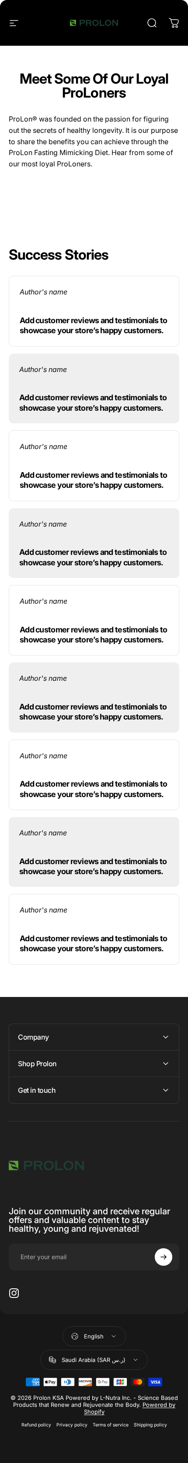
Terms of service (111, 1425)
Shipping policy (150, 1425)
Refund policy (36, 1425)
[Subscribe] (163, 1257)
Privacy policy (71, 1425)
